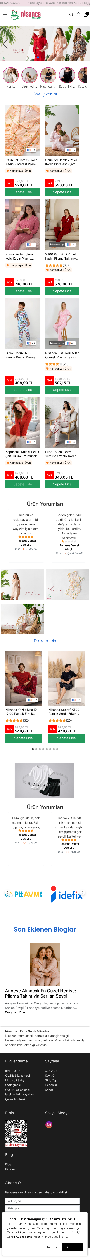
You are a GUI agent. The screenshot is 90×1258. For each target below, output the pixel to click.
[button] (5, 14)
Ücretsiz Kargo (58, 244)
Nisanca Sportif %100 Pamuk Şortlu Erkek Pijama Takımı (63, 712)
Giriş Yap (51, 1080)
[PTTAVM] (23, 894)
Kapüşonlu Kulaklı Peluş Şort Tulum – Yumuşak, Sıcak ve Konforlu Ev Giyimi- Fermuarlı (22, 454)
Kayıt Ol (50, 1075)
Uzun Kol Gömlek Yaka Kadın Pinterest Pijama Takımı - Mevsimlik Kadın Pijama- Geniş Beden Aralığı (61, 162)
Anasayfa (51, 1071)
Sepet (49, 1089)
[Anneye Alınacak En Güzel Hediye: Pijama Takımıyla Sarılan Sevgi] (45, 964)
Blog (8, 1164)
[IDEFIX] (66, 894)
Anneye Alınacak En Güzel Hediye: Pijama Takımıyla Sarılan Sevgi (40, 993)
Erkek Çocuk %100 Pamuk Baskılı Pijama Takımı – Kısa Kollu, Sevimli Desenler (20, 355)
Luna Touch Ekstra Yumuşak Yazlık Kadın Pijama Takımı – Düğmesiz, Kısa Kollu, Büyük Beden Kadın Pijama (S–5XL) (60, 454)
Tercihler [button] (53, 1247)
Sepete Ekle (22, 192)
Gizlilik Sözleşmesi (17, 1075)
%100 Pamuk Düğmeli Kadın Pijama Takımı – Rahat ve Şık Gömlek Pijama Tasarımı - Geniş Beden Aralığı (61, 256)
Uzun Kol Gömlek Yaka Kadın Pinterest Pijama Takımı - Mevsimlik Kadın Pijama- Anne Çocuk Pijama (21, 162)
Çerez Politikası (15, 1099)
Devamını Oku (15, 1012)
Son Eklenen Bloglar (45, 929)
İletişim (10, 1169)
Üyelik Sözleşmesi (17, 1089)
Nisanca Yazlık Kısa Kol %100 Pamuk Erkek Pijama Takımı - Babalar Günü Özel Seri (22, 712)
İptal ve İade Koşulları (19, 1094)
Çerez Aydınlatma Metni (24, 1236)
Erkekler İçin (45, 641)
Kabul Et (72, 1247)
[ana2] (45, 43)
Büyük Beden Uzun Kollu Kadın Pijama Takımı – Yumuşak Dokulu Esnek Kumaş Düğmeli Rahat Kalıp (20, 256)
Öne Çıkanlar (45, 94)
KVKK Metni (13, 1071)
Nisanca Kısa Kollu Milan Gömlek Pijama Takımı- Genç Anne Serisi (62, 355)
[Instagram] (49, 1124)
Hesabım (51, 1085)
